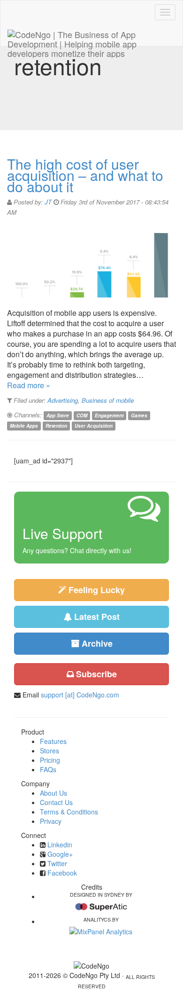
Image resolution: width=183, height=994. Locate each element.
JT (48, 201)
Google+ (60, 854)
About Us (53, 793)
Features (53, 741)
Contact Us (56, 802)
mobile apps (24, 426)
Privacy (50, 821)
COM (81, 415)
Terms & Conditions (69, 811)
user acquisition (94, 426)
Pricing (50, 760)
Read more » (28, 385)
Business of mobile (108, 400)
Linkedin (59, 844)
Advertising (62, 400)
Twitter (57, 863)
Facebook (62, 872)
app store (57, 415)
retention (56, 426)
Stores (49, 750)
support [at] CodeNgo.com (80, 694)
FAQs (48, 769)
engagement (109, 415)
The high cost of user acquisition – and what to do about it (85, 175)
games (139, 415)
